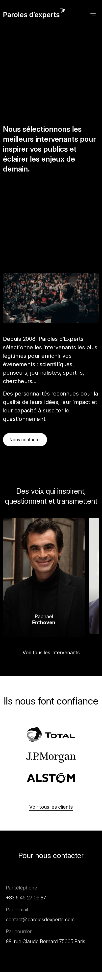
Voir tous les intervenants (51, 653)
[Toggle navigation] (93, 14)
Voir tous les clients (51, 807)
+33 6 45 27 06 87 (26, 898)
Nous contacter (25, 439)
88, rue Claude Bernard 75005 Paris (45, 941)
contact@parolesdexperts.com (40, 920)
